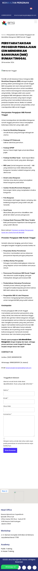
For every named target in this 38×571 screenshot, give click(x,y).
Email (5, 398)
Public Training (6, 549)
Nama (6, 390)
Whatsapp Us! (10, 567)
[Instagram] (16, 8)
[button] (35, 21)
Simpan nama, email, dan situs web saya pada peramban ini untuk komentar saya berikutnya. (18, 443)
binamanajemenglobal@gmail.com (18, 368)
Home (3, 35)
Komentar (7, 414)
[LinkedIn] (12, 8)
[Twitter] (7, 8)
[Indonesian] (32, 8)
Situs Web (7, 406)
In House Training (7, 551)
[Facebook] (3, 8)
